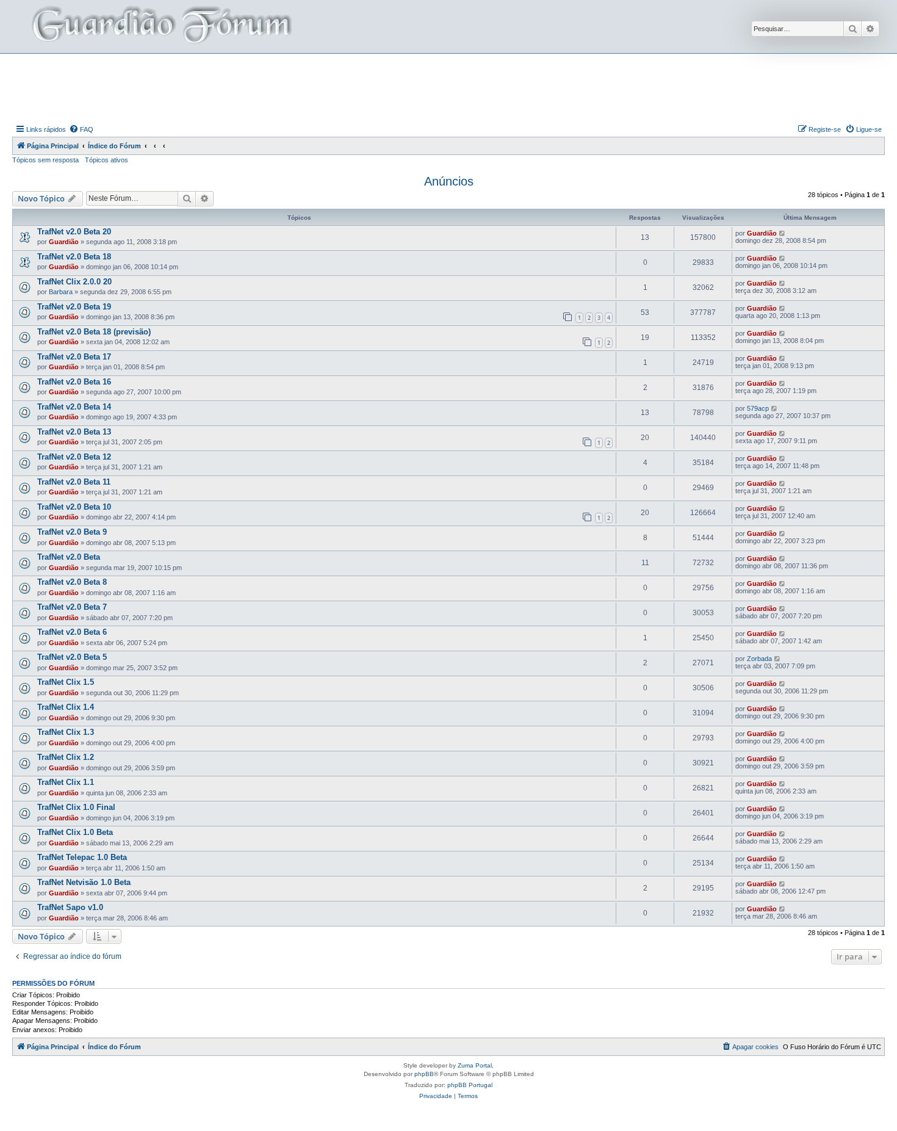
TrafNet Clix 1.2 (65, 757)
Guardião (64, 241)
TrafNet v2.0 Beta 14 (74, 406)
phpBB (424, 1074)
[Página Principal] (160, 26)
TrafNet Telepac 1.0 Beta (82, 857)
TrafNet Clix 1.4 (65, 707)
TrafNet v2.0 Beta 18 (74, 256)
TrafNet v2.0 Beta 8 (72, 582)
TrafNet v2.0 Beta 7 (72, 607)
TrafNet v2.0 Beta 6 (72, 632)
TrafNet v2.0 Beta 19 (74, 306)
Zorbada (759, 658)
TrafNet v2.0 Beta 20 (74, 231)
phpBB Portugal (469, 1085)
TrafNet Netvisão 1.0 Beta (84, 882)
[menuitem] (81, 129)
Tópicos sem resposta (45, 160)
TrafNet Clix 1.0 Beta (75, 832)
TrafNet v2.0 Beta (68, 557)
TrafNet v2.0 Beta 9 (72, 532)
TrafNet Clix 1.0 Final (76, 807)
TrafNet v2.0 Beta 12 (74, 456)
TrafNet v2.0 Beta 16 (74, 381)
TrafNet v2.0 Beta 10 (74, 506)
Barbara (61, 291)
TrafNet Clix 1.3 (65, 732)
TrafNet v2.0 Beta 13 (74, 431)
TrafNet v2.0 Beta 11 (73, 481)
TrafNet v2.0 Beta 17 (74, 356)
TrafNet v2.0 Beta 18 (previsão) (94, 331)
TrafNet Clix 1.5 (65, 682)
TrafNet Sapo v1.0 (70, 907)
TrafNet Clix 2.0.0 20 (74, 281)
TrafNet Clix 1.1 (65, 782)
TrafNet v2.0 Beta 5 (72, 657)
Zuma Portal (475, 1065)
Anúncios (449, 181)
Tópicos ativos (106, 160)
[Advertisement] (448, 87)
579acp (758, 408)
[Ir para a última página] (783, 233)
